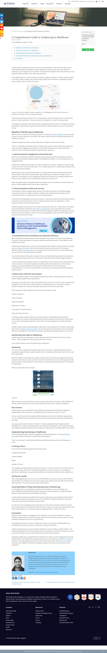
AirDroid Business (19, 31)
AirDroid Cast (63, 620)
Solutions (34, 3)
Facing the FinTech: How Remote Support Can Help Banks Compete (26, 583)
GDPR (8, 627)
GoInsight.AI (62, 615)
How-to (38, 618)
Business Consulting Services (44, 613)
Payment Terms (10, 622)
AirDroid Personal (64, 618)
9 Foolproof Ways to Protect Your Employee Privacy (60, 582)
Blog (13, 31)
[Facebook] (16, 578)
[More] (1, 35)
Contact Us (91, 1)
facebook (95, 607)
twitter (92, 607)
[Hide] (0, 38)
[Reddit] (24, 578)
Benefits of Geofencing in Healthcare (27, 48)
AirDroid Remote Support (66, 613)
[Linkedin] (13, 578)
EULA (7, 618)
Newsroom (9, 629)
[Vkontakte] (21, 578)
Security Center (10, 625)
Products (25, 3)
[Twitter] (19, 578)
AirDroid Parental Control (66, 622)
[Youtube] (1, 28)
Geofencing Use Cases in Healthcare (27, 50)
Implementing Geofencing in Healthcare (28, 53)
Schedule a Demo (83, 1)
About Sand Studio (11, 611)
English (96, 638)
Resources (49, 3)
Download (67, 3)
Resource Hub (40, 611)
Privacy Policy (10, 620)
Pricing (42, 3)
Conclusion (19, 58)
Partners (58, 3)
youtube (99, 607)
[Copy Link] (1, 31)
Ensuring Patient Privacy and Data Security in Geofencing (33, 56)
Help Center (39, 615)
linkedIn (89, 607)
